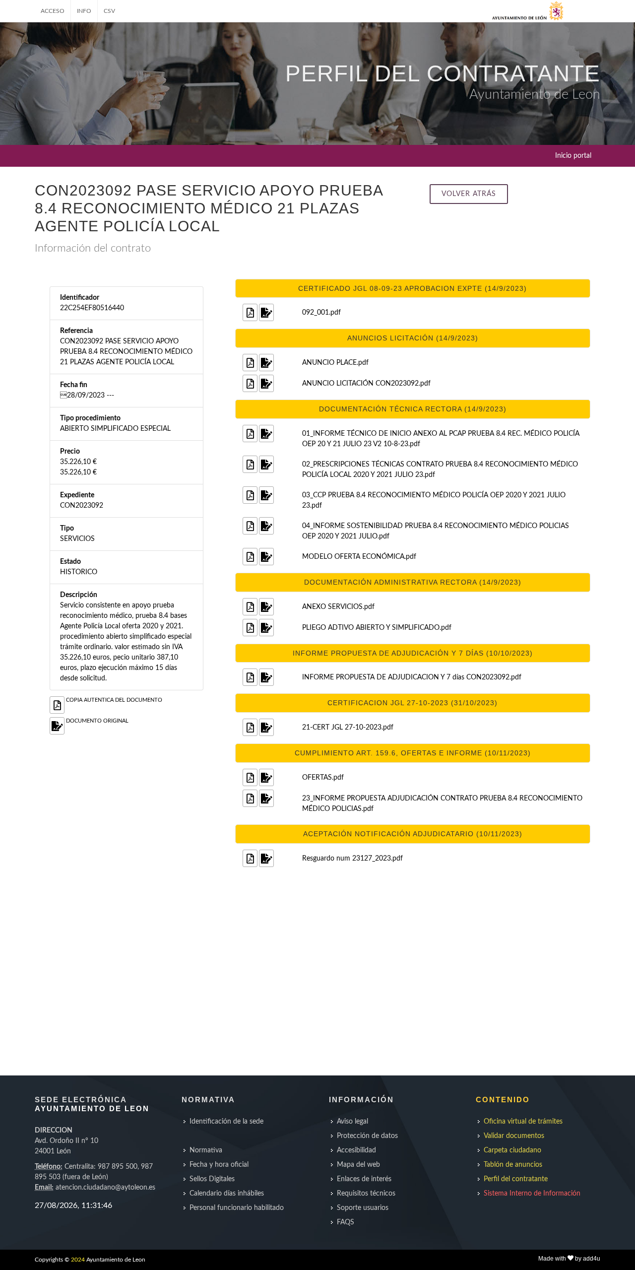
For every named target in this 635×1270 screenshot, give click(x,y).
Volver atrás (469, 194)
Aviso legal (352, 1121)
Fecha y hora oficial (219, 1164)
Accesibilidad (356, 1150)
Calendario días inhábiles (227, 1193)
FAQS (345, 1222)
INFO (84, 11)
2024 (78, 1260)
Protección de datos (367, 1136)
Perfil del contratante (516, 1179)
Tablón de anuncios (513, 1164)
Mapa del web (358, 1164)
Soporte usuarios (362, 1207)
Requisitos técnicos (366, 1193)
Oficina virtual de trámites (523, 1121)
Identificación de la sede (226, 1121)
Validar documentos (514, 1136)
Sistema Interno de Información (532, 1193)
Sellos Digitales (212, 1179)
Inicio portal (573, 155)
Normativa (206, 1150)
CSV (109, 11)
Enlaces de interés (364, 1179)
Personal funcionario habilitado (237, 1207)
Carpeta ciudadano (512, 1150)
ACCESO (52, 11)
